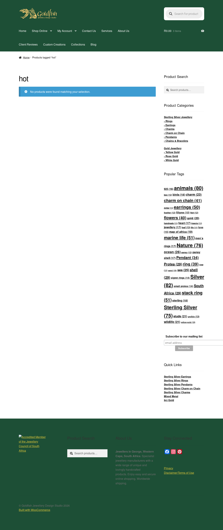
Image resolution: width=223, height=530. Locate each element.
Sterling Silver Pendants (178, 384)
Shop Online (39, 31)
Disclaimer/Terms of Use (179, 473)
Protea (173, 263)
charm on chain (183, 200)
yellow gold (188, 322)
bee (168, 194)
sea (183, 270)
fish (194, 212)
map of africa (181, 232)
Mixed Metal (171, 396)
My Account (64, 31)
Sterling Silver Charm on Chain (182, 388)
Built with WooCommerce (34, 510)
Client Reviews (28, 44)
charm (194, 194)
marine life (179, 237)
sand (172, 270)
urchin (193, 316)
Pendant (187, 257)
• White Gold (171, 160)
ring (191, 264)
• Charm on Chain (174, 133)
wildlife (172, 322)
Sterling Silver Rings (176, 380)
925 (168, 189)
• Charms (169, 129)
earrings (187, 207)
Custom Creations (54, 44)
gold (193, 218)
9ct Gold (169, 400)
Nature (190, 245)
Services (106, 31)
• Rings (168, 121)
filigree (183, 212)
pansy (186, 252)
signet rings (180, 277)
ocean (172, 252)
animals (188, 187)
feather (169, 212)
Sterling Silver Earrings (177, 376)
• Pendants (170, 137)
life (194, 227)
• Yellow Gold (172, 152)
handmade (171, 223)
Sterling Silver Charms (177, 392)
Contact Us (89, 31)
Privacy (168, 468)
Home (22, 31)
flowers (175, 217)
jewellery (172, 227)
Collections (78, 44)
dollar (168, 207)
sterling (180, 300)
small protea (183, 286)
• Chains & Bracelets (176, 140)
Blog (93, 44)
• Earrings (169, 125)
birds (179, 195)
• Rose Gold (171, 156)
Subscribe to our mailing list (184, 336)
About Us (123, 31)
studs (180, 316)
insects (196, 223)
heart (184, 223)
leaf (186, 227)
